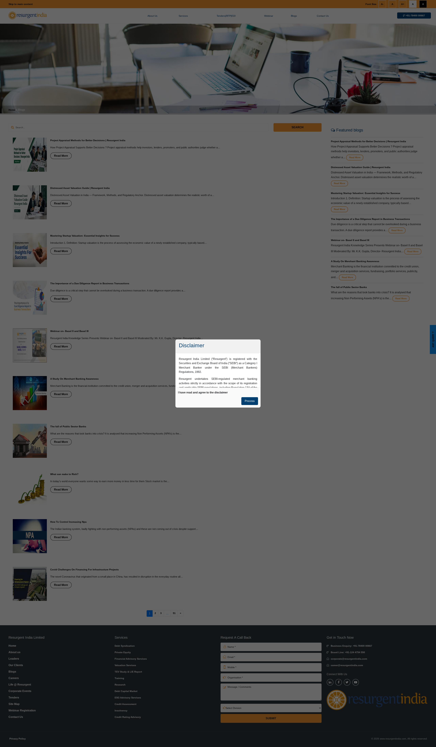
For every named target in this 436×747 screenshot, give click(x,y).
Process (250, 401)
